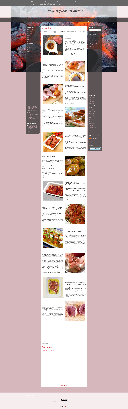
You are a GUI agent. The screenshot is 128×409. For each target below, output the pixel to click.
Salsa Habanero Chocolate (94, 37)
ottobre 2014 (91, 119)
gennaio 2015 (91, 115)
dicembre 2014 (92, 117)
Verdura (28, 51)
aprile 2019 (91, 103)
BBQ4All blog (30, 131)
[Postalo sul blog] (43, 343)
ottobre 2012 (91, 131)
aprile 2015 (91, 113)
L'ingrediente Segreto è (32, 125)
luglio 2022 (91, 99)
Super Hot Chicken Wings (32, 110)
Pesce (28, 45)
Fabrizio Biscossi (94, 138)
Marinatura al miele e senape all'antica (95, 41)
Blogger (66, 406)
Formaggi (28, 35)
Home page (64, 385)
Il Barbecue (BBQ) (38, 21)
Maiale (28, 41)
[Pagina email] (44, 341)
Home (31, 21)
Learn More (90, 3)
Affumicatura (29, 29)
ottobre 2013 (91, 121)
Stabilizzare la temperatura (86, 21)
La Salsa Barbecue (68, 21)
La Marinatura (46, 21)
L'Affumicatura (59, 21)
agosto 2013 (91, 123)
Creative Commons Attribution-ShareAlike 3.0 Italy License (64, 403)
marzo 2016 (91, 109)
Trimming (96, 21)
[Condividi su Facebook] (46, 343)
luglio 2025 (91, 97)
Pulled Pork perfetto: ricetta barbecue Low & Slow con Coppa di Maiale (32, 107)
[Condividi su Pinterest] (47, 343)
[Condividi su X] (45, 343)
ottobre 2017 (91, 107)
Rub (27, 49)
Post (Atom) (66, 389)
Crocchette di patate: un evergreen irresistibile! (32, 127)
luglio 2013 (91, 125)
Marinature (29, 43)
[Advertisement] (33, 75)
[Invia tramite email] (42, 343)
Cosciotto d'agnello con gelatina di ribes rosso (32, 115)
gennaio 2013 (91, 129)
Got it (95, 3)
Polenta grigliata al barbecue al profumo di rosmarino (32, 118)
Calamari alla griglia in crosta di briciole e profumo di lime (95, 44)
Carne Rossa (29, 33)
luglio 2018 (91, 105)
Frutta (28, 37)
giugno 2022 (91, 101)
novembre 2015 (92, 111)
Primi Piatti (29, 47)
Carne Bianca (29, 31)
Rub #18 (28, 112)
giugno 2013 (91, 127)
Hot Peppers (76, 21)
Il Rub (53, 21)
